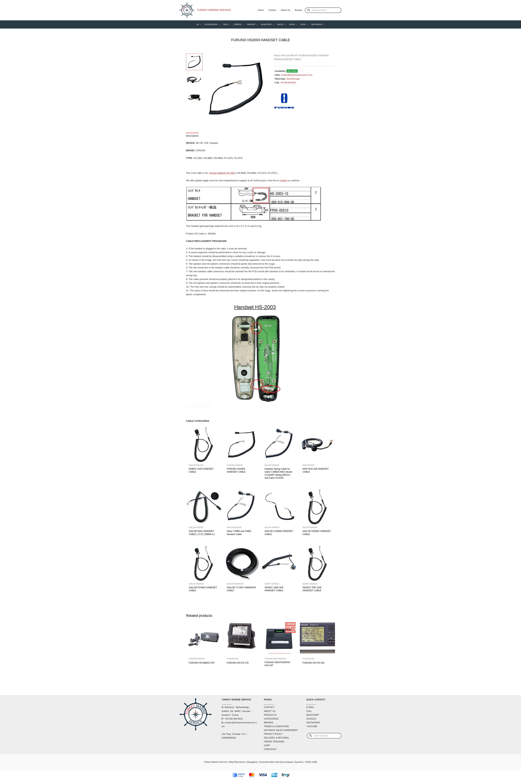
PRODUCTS (270, 715)
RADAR (292, 24)
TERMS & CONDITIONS (276, 726)
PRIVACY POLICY (273, 734)
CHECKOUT (270, 749)
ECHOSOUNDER (211, 24)
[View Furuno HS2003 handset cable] (194, 62)
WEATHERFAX (316, 24)
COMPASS (238, 24)
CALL (309, 711)
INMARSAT (251, 24)
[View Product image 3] (194, 97)
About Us (285, 10)
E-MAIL (310, 707)
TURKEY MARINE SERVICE (214, 10)
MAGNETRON (266, 24)
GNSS (225, 24)
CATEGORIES (271, 718)
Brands (298, 10)
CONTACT (269, 707)
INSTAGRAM (313, 722)
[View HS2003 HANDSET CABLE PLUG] (194, 80)
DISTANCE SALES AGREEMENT (281, 730)
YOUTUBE (311, 726)
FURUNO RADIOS (308, 55)
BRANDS (268, 722)
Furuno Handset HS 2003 (222, 173)
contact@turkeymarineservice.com (296, 75)
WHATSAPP (312, 715)
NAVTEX (280, 24)
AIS (197, 24)
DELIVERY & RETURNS (276, 738)
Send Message (293, 79)
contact (283, 180)
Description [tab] (192, 136)
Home (261, 10)
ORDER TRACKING (274, 741)
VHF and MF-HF (289, 55)
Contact (272, 10)
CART (267, 745)
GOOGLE (311, 718)
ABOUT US (269, 711)
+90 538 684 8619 (288, 82)
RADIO (303, 24)
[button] (200, 24)
